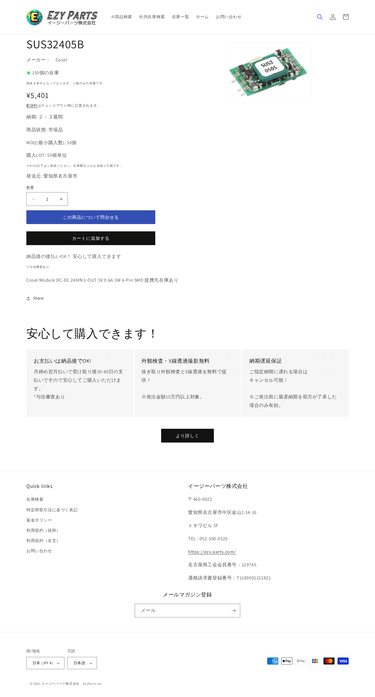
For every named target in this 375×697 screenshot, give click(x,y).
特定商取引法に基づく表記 (52, 509)
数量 (30, 187)
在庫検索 (34, 499)
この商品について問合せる (91, 217)
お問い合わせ (39, 550)
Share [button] (38, 298)
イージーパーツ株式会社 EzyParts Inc (73, 683)
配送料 (32, 105)
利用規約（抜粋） (43, 530)
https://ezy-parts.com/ (212, 552)
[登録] (233, 610)
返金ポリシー (39, 520)
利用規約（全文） (43, 540)
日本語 (79, 662)
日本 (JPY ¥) (43, 662)
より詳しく (187, 435)
